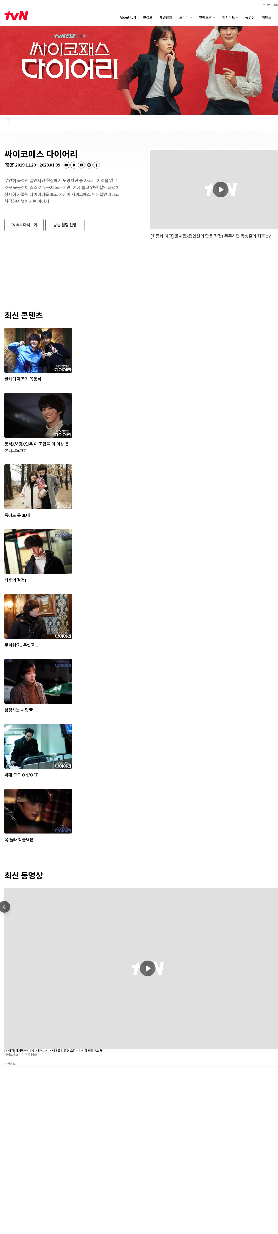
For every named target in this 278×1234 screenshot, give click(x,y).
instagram (89, 165)
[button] (24, 225)
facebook (96, 165)
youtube (66, 165)
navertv (73, 165)
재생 (220, 189)
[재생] (148, 968)
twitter (81, 165)
